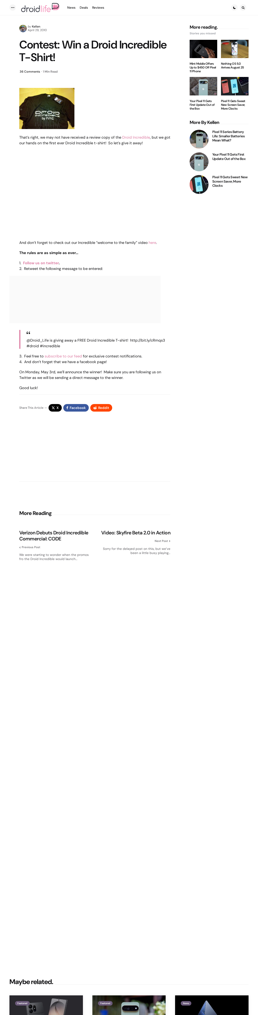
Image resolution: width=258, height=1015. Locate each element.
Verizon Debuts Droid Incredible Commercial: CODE (53, 536)
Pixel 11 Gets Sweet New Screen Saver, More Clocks (233, 105)
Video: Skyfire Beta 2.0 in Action (135, 533)
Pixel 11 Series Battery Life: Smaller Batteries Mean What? (228, 136)
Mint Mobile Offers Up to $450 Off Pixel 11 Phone (203, 67)
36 (30, 72)
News (186, 1003)
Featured (22, 1003)
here (152, 242)
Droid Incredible (136, 137)
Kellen (36, 26)
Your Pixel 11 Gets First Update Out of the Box (202, 105)
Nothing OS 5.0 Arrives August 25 (232, 65)
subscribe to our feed (63, 356)
